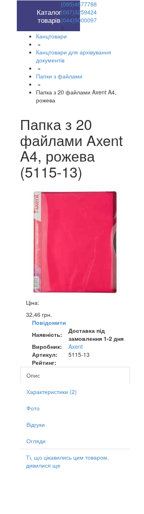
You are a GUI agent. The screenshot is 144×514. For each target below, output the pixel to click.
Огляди (36, 441)
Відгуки (35, 424)
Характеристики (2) (51, 392)
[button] (34, 4)
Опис (33, 375)
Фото (33, 408)
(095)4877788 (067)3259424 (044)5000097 (79, 12)
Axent (75, 346)
